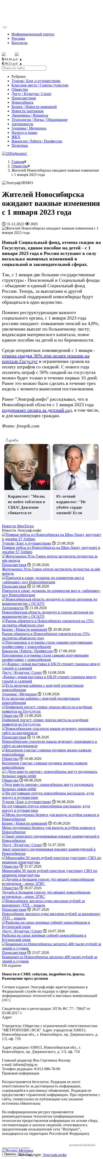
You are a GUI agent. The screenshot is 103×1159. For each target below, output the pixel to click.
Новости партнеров (27, 111)
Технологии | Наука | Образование (39, 120)
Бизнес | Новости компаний (34, 107)
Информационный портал (32, 34)
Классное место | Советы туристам (39, 85)
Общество (19, 89)
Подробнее (25, 1154)
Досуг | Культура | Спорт (31, 94)
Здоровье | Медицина (28, 128)
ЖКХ (15, 137)
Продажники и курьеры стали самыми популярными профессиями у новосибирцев (45, 657)
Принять (10, 1154)
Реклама (18, 38)
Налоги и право (24, 132)
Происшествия (23, 98)
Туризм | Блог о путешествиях (36, 81)
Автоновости (22, 124)
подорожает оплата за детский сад (37, 410)
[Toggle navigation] (5, 27)
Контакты (19, 43)
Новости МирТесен (18, 526)
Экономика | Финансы (29, 115)
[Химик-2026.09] (14, 154)
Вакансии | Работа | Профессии (36, 141)
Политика (19, 145)
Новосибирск (22, 102)
